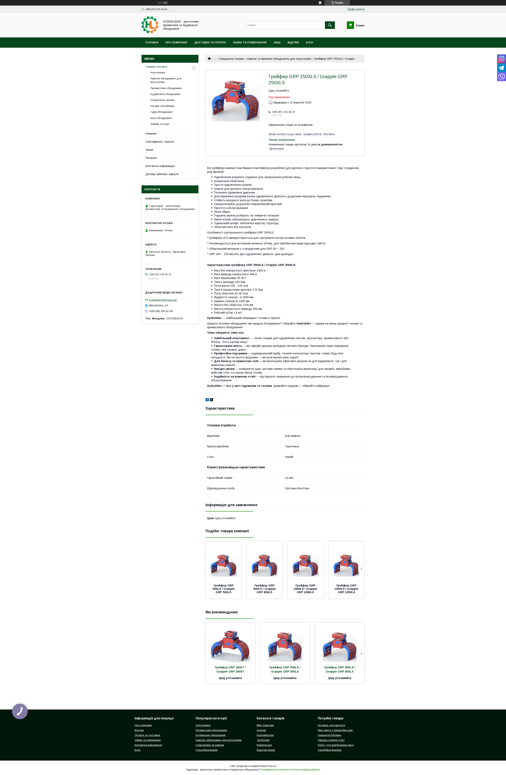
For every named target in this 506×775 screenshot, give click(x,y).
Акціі (277, 42)
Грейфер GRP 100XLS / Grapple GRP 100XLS (306, 589)
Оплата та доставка (147, 735)
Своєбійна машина (329, 749)
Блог (309, 42)
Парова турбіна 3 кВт (331, 740)
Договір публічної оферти (162, 174)
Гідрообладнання (161, 111)
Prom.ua (271, 766)
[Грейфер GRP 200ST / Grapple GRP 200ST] (230, 642)
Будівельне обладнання (165, 94)
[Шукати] (330, 25)
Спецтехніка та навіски (210, 745)
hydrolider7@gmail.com (163, 299)
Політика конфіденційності (305, 769)
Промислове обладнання (166, 88)
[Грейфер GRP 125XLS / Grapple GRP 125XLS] (346, 561)
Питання (151, 157)
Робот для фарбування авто (336, 745)
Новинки (150, 133)
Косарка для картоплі (331, 725)
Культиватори (265, 735)
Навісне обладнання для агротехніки (165, 80)
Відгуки (293, 42)
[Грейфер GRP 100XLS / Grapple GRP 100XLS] (305, 561)
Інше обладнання (161, 118)
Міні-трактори (265, 725)
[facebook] (207, 400)
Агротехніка (157, 72)
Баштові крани (266, 749)
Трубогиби (263, 740)
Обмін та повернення (249, 42)
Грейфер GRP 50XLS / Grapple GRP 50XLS (224, 589)
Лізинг (149, 149)
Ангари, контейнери (162, 105)
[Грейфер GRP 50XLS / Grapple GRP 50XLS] (223, 561)
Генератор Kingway (329, 735)
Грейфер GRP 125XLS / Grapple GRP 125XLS (346, 589)
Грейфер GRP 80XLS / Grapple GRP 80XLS (265, 589)
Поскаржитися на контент (274, 769)
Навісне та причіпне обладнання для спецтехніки (279, 58)
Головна (151, 42)
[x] (211, 400)
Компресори (264, 745)
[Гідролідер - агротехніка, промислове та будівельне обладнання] (150, 32)
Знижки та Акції (159, 123)
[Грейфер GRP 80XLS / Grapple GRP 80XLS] (264, 561)
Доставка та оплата (210, 42)
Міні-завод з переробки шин (335, 730)
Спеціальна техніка (231, 58)
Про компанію (176, 42)
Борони (261, 730)
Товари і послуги (156, 66)
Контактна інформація (160, 166)
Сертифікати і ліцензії (159, 141)
